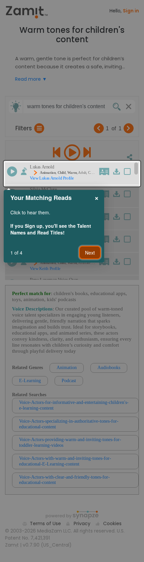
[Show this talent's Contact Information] (105, 171)
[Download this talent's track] (117, 171)
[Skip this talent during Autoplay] (24, 171)
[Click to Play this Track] (12, 171)
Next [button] (90, 252)
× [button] (96, 197)
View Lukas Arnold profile (52, 178)
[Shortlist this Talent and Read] (130, 172)
